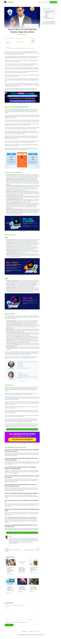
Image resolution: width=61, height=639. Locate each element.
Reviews (20, 27)
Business (24, 27)
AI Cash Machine (16, 51)
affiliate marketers (25, 519)
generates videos (36, 186)
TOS (34, 631)
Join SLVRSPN (53, 2)
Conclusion (46, 17)
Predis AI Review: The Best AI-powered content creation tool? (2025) (10, 570)
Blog (42, 2)
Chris (18, 34)
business (10, 513)
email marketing (33, 495)
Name (6, 619)
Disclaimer (30, 631)
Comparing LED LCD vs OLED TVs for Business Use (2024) (13, 550)
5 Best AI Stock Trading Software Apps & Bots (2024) (22, 588)
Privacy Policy (24, 631)
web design (7, 464)
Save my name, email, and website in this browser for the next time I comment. (17, 622)
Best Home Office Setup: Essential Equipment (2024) (33, 588)
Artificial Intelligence (28, 110)
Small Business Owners (10, 336)
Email (18, 619)
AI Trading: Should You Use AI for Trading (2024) (32, 549)
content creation (11, 61)
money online (7, 110)
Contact (38, 631)
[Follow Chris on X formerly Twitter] (9, 545)
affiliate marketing (11, 471)
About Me (46, 2)
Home (39, 2)
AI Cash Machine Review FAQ (48, 18)
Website (30, 619)
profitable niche (23, 252)
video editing (17, 193)
